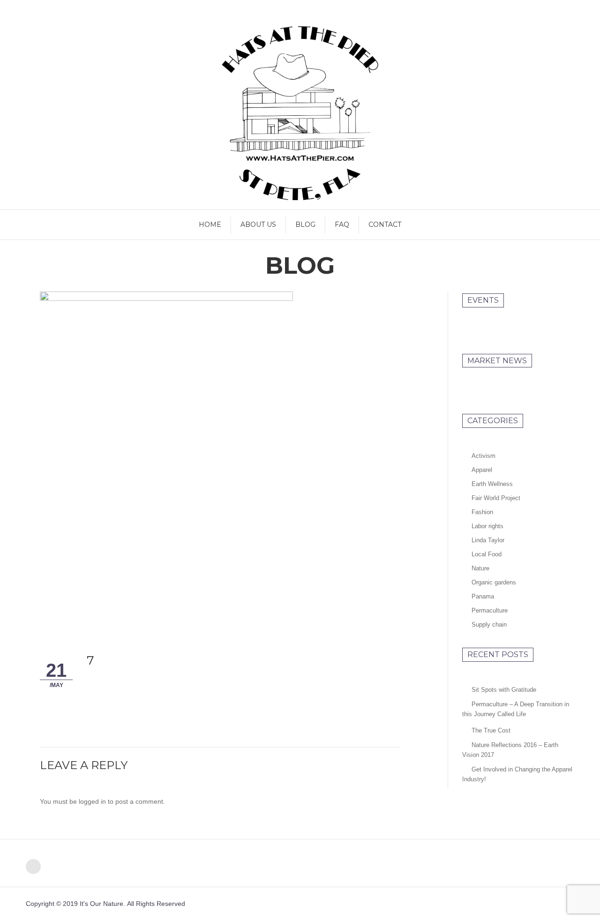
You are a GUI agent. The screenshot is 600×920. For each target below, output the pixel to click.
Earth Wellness (492, 483)
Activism (483, 455)
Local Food (487, 554)
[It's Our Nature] (300, 113)
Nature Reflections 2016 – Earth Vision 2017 (510, 749)
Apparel (482, 469)
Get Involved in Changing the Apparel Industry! (517, 774)
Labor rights (487, 526)
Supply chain (489, 624)
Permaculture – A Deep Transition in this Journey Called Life (515, 709)
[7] (166, 457)
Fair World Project (496, 497)
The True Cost (491, 730)
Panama (483, 596)
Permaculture (490, 610)
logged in (92, 801)
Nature (480, 568)
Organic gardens (494, 582)
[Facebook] (33, 866)
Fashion (482, 512)
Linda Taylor (488, 540)
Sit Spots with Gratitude (504, 689)
